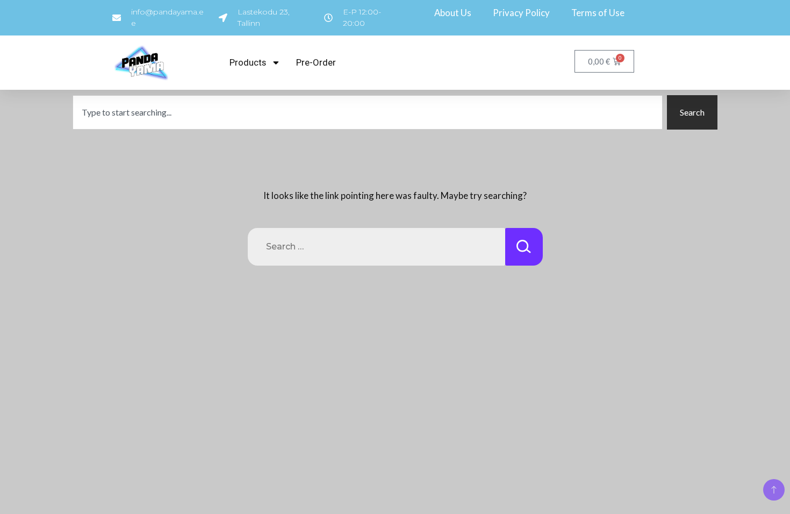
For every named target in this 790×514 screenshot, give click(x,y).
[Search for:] (376, 247)
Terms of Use (597, 12)
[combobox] (368, 112)
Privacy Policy (521, 12)
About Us (452, 12)
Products (247, 62)
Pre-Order (316, 62)
